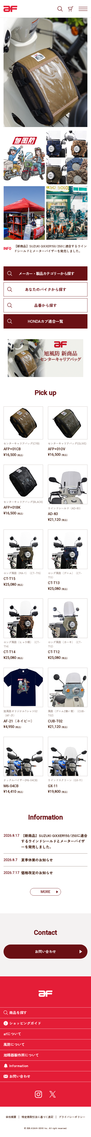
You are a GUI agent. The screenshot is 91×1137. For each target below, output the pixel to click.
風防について (14, 1044)
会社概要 (11, 1117)
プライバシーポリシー (72, 1117)
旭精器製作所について (21, 1055)
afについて (12, 1033)
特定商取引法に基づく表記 (37, 1117)
